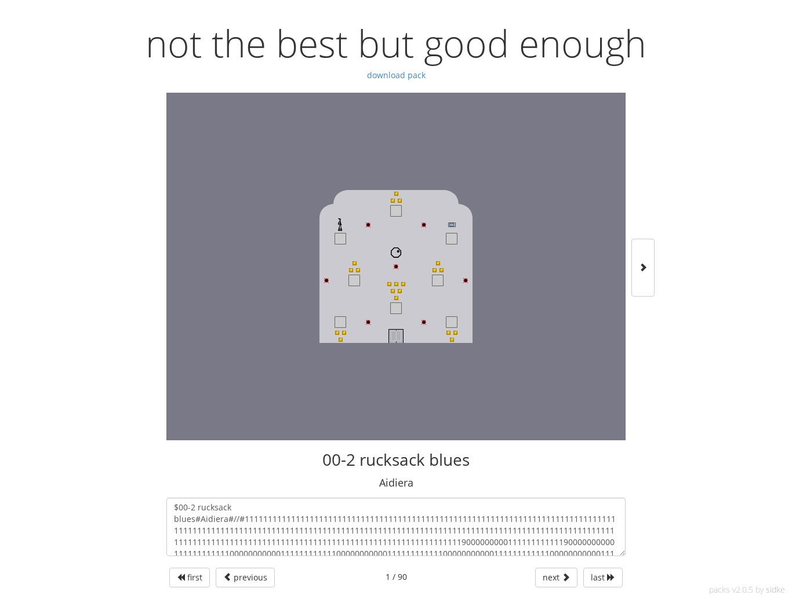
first (193, 577)
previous (249, 577)
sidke (775, 589)
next (552, 577)
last (599, 577)
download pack (396, 75)
